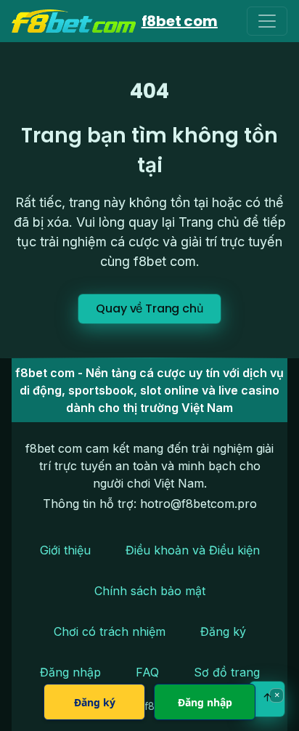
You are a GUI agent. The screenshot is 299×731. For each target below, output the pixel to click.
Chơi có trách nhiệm (109, 631)
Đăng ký (223, 631)
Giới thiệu (65, 550)
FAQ (147, 672)
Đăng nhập (70, 672)
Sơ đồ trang (227, 672)
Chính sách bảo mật (149, 590)
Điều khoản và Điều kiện (193, 550)
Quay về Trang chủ (149, 308)
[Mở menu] (267, 21)
